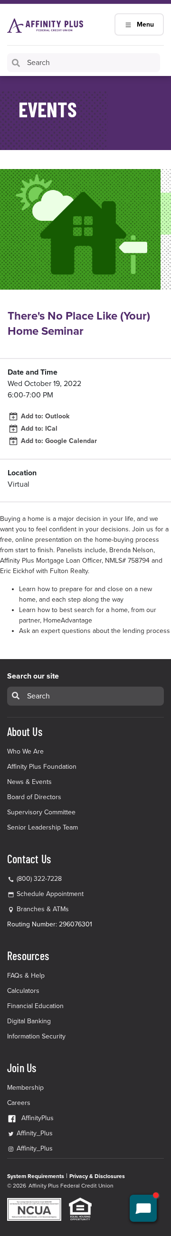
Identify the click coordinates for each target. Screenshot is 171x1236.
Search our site (33, 676)
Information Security (36, 1036)
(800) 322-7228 (38, 879)
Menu (145, 24)
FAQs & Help (26, 976)
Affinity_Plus (34, 1133)
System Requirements (35, 1176)
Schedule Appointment (50, 894)
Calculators (23, 991)
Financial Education (35, 1006)
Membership (25, 1088)
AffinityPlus (37, 1118)
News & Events (29, 782)
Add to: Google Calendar (58, 441)
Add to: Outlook (44, 416)
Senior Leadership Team (42, 827)
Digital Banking (29, 1021)
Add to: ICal (38, 429)
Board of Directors (34, 797)
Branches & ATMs (43, 909)
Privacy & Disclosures (97, 1176)
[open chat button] (143, 1208)
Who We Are (25, 751)
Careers (18, 1103)
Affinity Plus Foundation (41, 767)
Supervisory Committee (41, 812)
